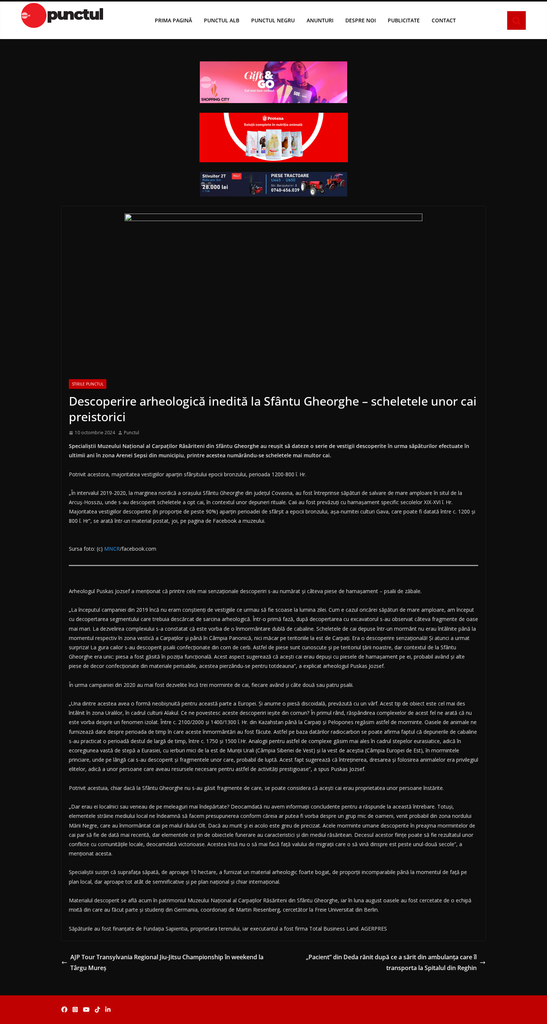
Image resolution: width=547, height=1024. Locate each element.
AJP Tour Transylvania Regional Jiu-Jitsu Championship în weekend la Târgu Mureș (166, 962)
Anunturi (320, 20)
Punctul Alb (221, 20)
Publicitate (404, 20)
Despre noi (360, 20)
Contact (444, 20)
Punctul (131, 432)
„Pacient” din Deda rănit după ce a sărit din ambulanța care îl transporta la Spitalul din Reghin (391, 962)
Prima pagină (173, 20)
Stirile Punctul (87, 384)
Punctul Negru (273, 20)
